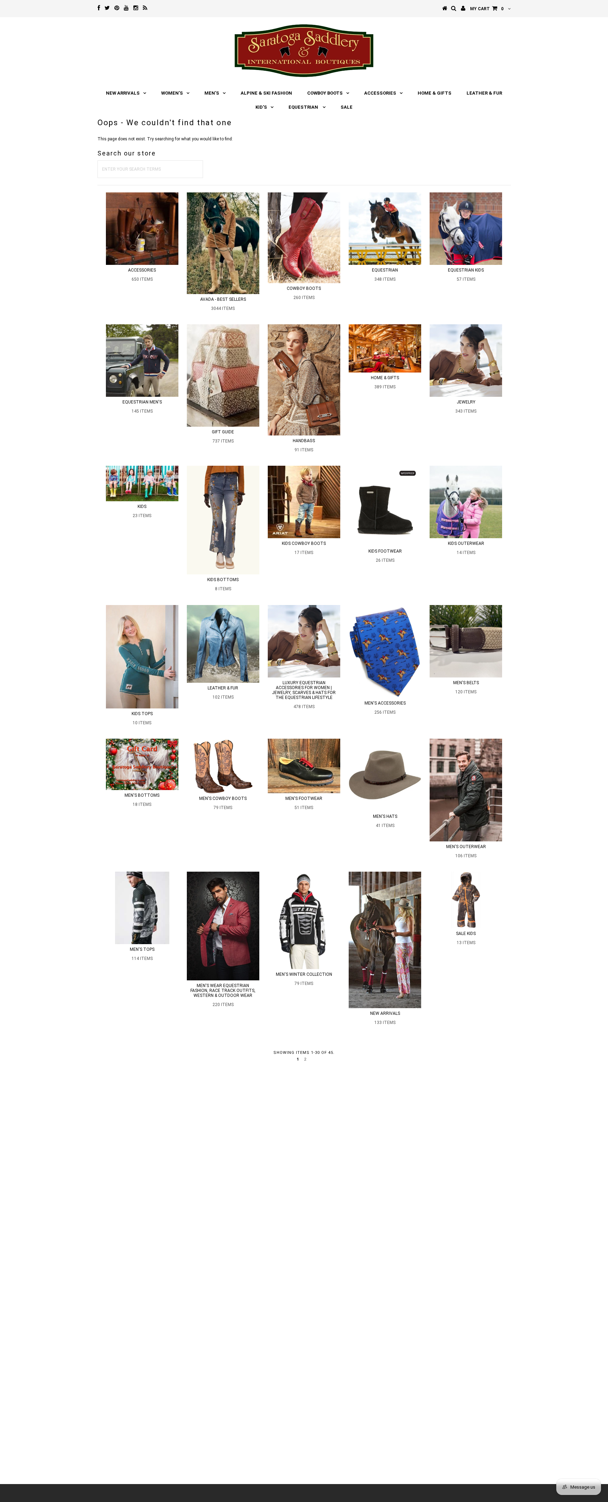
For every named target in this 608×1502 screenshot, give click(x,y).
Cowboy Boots (325, 93)
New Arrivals (123, 93)
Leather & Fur (484, 93)
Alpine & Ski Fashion (266, 93)
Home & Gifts (434, 93)
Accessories (380, 93)
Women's (172, 93)
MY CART (487, 8)
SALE (347, 107)
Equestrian (304, 107)
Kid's (261, 107)
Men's (211, 93)
